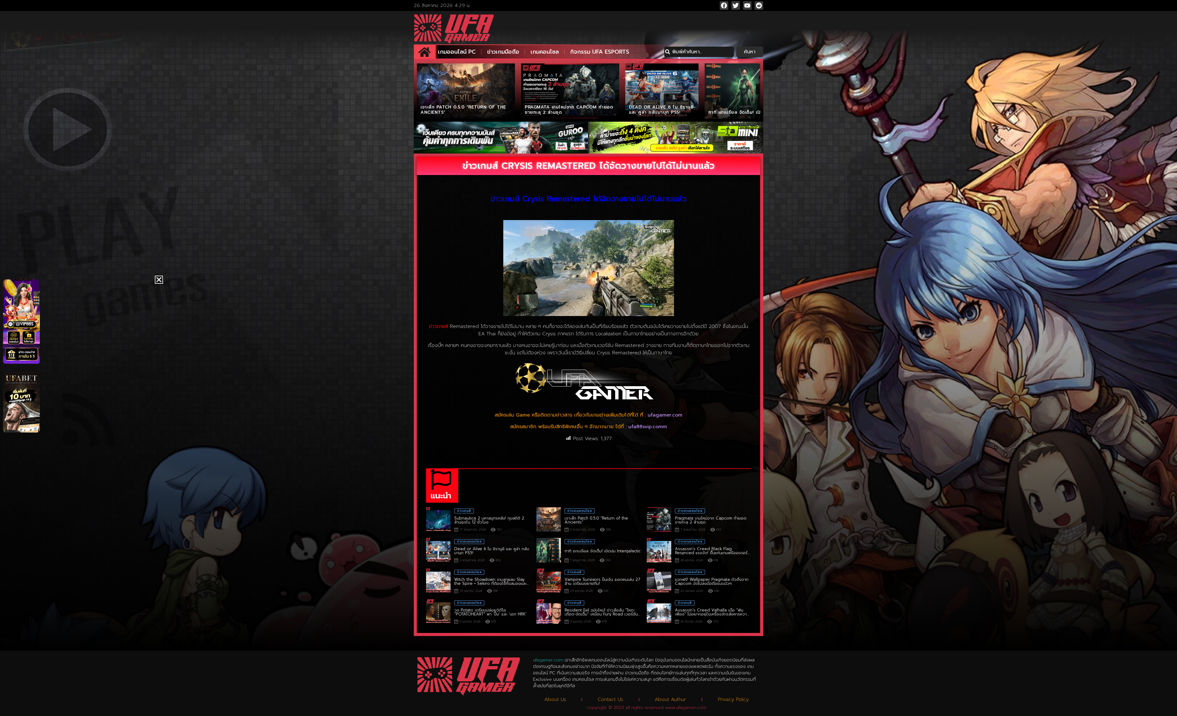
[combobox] (699, 52)
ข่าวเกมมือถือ (503, 52)
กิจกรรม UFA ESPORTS (599, 52)
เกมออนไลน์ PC (457, 52)
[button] (158, 279)
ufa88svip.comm (647, 426)
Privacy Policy (733, 699)
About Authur (670, 699)
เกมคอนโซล (545, 52)
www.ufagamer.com (685, 707)
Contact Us (610, 699)
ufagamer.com (665, 415)
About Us (555, 699)
